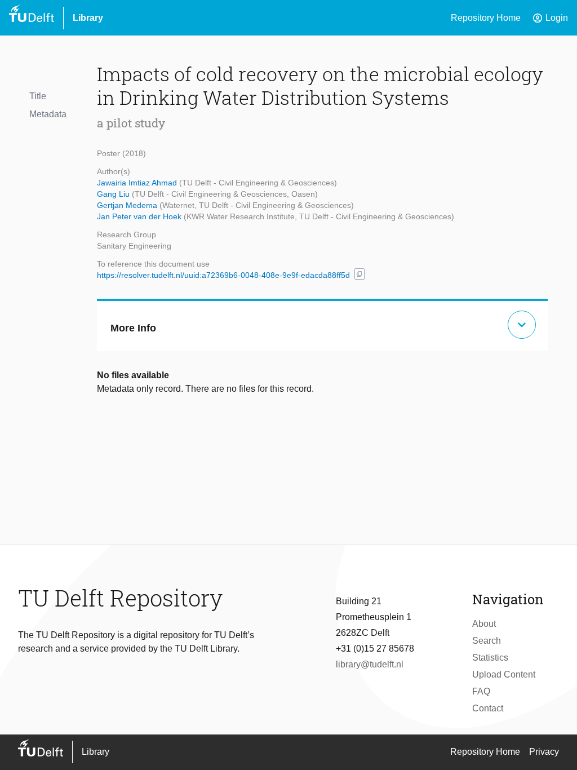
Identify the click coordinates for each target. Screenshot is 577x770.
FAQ (481, 691)
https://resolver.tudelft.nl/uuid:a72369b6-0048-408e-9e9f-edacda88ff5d (223, 275)
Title (37, 96)
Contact (487, 708)
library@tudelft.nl (369, 664)
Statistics (490, 657)
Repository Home (486, 18)
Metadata (47, 114)
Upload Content (503, 674)
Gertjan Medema (128, 205)
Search (486, 640)
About (484, 624)
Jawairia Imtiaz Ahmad (138, 182)
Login (550, 18)
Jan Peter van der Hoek (140, 216)
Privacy (544, 751)
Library (88, 18)
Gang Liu (114, 193)
